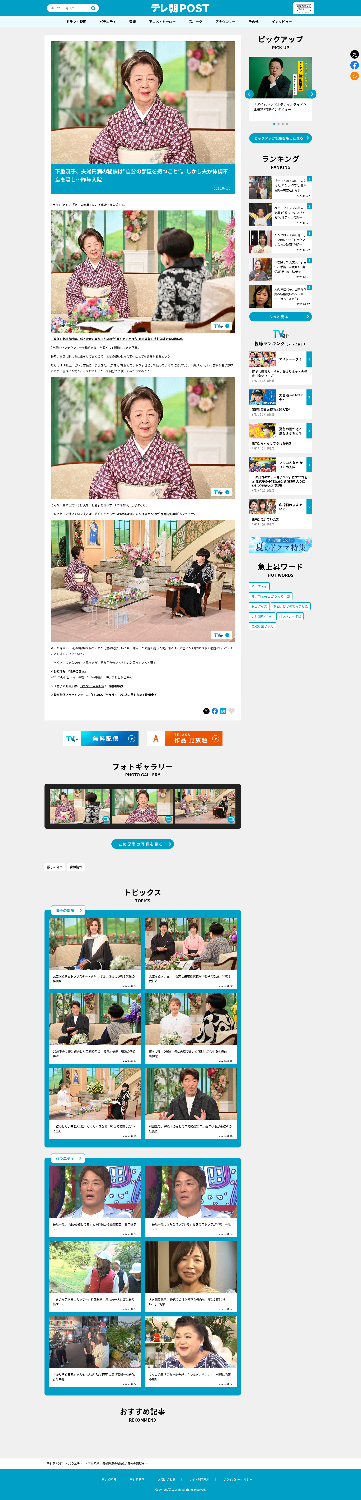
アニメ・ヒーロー (162, 21)
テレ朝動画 (137, 1479)
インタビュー (282, 21)
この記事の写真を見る (141, 844)
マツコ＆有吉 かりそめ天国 (271, 596)
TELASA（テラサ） (104, 695)
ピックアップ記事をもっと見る (278, 138)
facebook (354, 65)
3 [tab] (283, 124)
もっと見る (279, 316)
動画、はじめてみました (290, 606)
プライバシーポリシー (237, 1479)
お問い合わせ (166, 1479)
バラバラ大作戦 (290, 616)
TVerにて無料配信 (92, 686)
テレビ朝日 (109, 1479)
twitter (354, 54)
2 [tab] (278, 124)
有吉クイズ (259, 606)
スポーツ (195, 21)
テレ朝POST (180, 8)
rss (354, 76)
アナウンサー (225, 21)
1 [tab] (274, 124)
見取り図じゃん (262, 626)
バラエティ (107, 21)
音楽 (132, 21)
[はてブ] (223, 711)
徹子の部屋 (77, 671)
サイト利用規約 (199, 1479)
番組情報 (76, 867)
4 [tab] (287, 124)
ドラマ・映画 (76, 21)
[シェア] (215, 711)
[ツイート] (206, 711)
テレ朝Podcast (262, 616)
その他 (254, 21)
